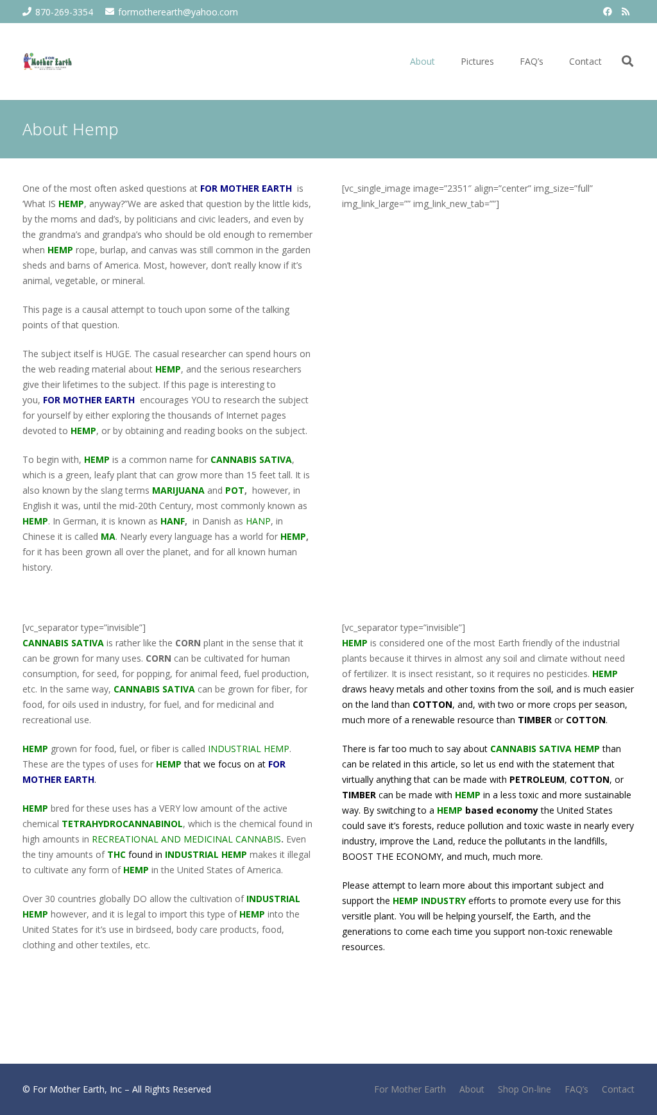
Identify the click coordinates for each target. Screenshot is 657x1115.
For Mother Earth (410, 1089)
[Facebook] (608, 12)
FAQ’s (576, 1089)
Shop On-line (524, 1089)
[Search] (627, 61)
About (471, 1089)
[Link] (47, 62)
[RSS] (626, 12)
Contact (618, 1089)
